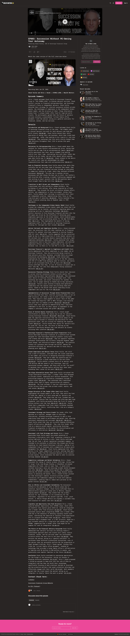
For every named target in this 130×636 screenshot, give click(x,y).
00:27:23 (61, 308)
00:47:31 (54, 403)
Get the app (70, 634)
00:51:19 (63, 403)
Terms (25, 634)
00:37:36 (42, 348)
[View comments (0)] (99, 18)
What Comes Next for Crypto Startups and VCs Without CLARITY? (93, 104)
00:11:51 (36, 221)
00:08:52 (53, 198)
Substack (116, 634)
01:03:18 (58, 500)
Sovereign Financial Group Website (40, 583)
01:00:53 (45, 457)
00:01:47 (32, 143)
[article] (90, 93)
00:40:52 (32, 361)
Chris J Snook (34, 46)
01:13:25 (54, 559)
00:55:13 (68, 420)
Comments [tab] (31, 600)
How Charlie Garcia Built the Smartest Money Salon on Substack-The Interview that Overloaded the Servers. (93, 136)
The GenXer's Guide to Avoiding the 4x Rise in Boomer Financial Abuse (92, 98)
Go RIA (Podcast (33, 586)
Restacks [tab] (37, 600)
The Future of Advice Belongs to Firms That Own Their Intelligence (93, 129)
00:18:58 (51, 257)
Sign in (126, 3)
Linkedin (31, 579)
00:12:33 (61, 225)
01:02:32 (43, 493)
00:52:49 (38, 409)
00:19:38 (67, 263)
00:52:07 (59, 420)
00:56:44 (60, 430)
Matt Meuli (99, 100)
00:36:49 (60, 342)
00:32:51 (37, 323)
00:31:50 (61, 316)
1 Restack (38, 590)
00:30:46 (66, 302)
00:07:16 (32, 190)
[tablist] (34, 600)
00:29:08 (53, 316)
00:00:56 (32, 139)
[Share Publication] (113, 3)
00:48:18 (38, 397)
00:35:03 (51, 329)
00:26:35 (58, 302)
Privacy (22, 634)
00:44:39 (42, 380)
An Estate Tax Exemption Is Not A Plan (93, 117)
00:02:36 (50, 158)
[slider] (64, 33)
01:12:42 (59, 569)
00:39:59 (38, 357)
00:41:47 (59, 369)
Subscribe (118, 3)
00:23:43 (32, 284)
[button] (55, 22)
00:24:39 (57, 289)
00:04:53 (40, 173)
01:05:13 (57, 517)
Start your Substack (62, 634)
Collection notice (30, 634)
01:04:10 (58, 510)
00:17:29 (70, 246)
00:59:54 (39, 470)
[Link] (26, 96)
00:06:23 (59, 181)
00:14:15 (43, 234)
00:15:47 (48, 240)
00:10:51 (32, 202)
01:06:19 (56, 525)
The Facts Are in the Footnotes (91, 92)
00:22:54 (39, 268)
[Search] (110, 3)
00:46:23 (41, 388)
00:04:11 (68, 162)
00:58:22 (43, 449)
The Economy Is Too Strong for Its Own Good (93, 123)
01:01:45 (43, 481)
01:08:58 (65, 536)
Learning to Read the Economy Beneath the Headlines (91, 111)
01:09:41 (68, 552)
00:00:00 (42, 133)
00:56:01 (48, 424)
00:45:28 (32, 384)
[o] (52, 72)
